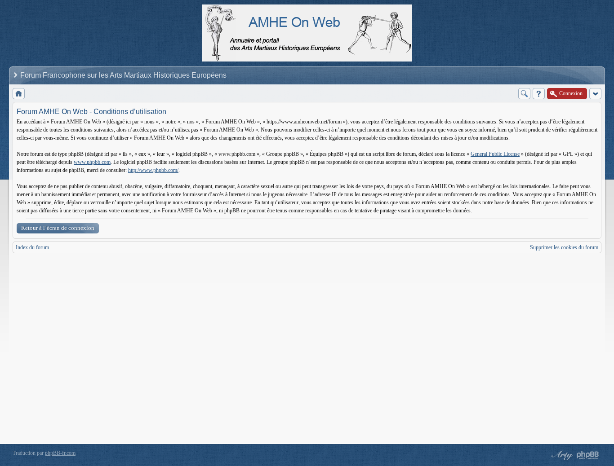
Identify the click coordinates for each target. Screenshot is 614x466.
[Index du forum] (19, 93)
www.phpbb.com (92, 162)
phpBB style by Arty (560, 455)
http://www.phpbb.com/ (153, 170)
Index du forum (32, 247)
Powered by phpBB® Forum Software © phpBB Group (587, 455)
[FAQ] (539, 93)
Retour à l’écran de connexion (57, 227)
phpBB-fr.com (60, 453)
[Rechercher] (524, 93)
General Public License (495, 154)
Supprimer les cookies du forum (564, 247)
